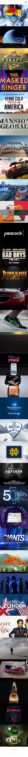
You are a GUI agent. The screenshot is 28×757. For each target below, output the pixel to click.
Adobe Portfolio (16, 754)
